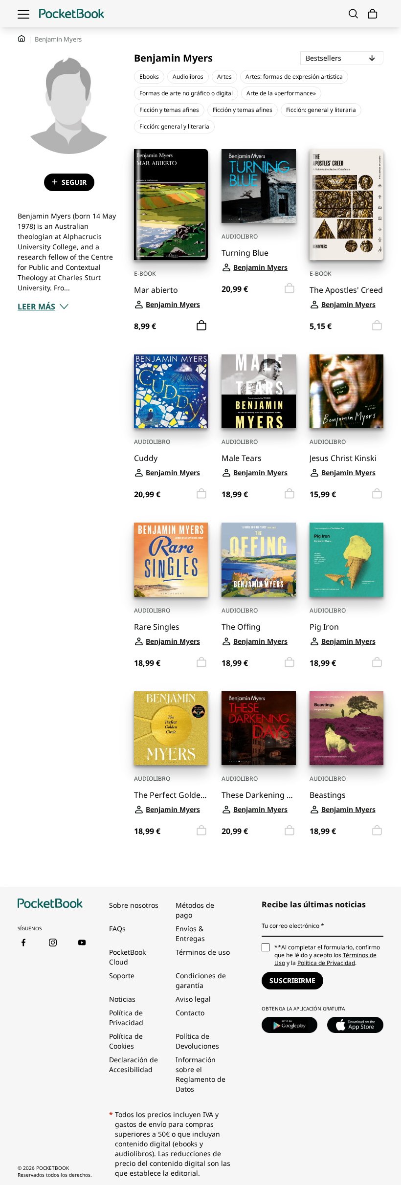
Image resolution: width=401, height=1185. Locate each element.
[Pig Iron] (346, 559)
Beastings (328, 795)
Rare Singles (156, 627)
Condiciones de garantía (201, 980)
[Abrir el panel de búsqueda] (353, 14)
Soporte (121, 975)
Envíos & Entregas (190, 933)
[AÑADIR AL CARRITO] (201, 325)
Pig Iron (324, 627)
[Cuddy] (171, 391)
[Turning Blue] (258, 186)
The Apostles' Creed (346, 290)
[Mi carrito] (373, 14)
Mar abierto (156, 290)
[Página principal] (71, 14)
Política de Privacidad (126, 1017)
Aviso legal (193, 999)
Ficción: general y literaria (321, 110)
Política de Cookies (126, 1041)
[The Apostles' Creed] (346, 204)
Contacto (190, 1012)
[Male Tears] (258, 391)
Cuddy (145, 458)
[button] (43, 306)
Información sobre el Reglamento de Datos (200, 1074)
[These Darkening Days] (258, 728)
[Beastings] (346, 728)
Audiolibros (188, 76)
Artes (224, 76)
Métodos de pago (195, 910)
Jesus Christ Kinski (343, 458)
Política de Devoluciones (197, 1041)
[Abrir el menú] (23, 14)
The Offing (241, 627)
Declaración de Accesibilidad (133, 1064)
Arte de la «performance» (281, 93)
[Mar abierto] (171, 204)
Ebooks (149, 76)
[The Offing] (258, 559)
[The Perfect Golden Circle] (171, 728)
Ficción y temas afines (169, 110)
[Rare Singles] (171, 559)
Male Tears (242, 458)
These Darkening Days (258, 795)
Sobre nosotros (133, 905)
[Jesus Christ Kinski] (346, 391)
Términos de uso (203, 952)
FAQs (117, 928)
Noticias (122, 999)
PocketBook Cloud (127, 956)
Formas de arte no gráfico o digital (186, 93)
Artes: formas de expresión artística (294, 76)
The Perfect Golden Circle (171, 795)
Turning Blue (245, 253)
